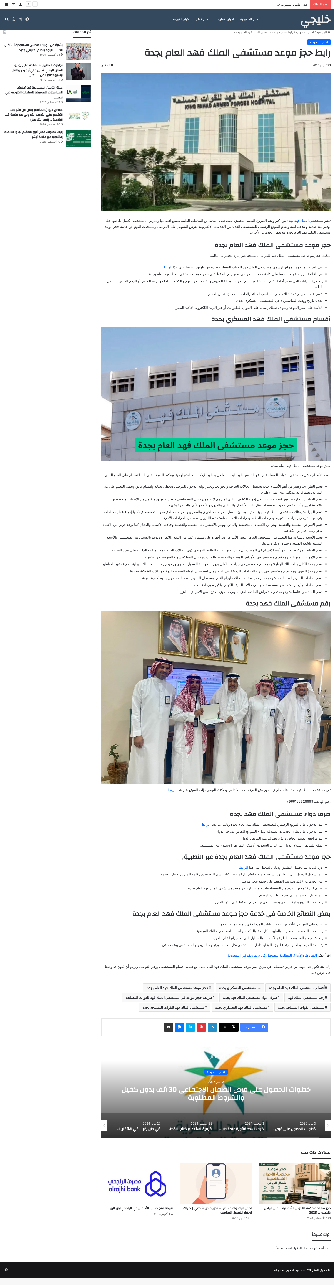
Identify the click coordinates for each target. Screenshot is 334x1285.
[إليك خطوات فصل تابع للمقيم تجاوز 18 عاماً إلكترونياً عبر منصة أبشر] (78, 138)
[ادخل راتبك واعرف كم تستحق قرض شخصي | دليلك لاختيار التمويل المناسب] (216, 1183)
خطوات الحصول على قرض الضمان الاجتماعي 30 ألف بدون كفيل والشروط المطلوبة (216, 1093)
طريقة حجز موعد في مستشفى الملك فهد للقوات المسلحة (168, 997)
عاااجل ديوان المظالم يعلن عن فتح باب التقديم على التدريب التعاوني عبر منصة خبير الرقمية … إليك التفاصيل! (34, 115)
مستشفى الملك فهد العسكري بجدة (241, 1007)
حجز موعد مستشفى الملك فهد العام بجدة (178, 987)
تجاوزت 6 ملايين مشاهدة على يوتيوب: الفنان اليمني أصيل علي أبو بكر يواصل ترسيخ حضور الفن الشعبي (37, 70)
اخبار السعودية (249, 19)
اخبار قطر (202, 19)
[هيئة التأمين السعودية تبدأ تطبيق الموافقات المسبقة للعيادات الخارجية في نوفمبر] (78, 93)
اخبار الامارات (225, 19)
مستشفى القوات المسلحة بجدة (301, 1007)
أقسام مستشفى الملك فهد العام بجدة (297, 987)
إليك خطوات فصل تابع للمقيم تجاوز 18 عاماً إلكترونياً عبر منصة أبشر (33, 134)
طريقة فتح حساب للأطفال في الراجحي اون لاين (141, 1208)
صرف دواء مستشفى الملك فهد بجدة (250, 997)
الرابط (168, 267)
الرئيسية (322, 32)
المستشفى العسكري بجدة (238, 987)
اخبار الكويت (181, 19)
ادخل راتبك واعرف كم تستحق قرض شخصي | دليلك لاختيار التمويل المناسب (217, 1210)
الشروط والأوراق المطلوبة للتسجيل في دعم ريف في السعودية (272, 955)
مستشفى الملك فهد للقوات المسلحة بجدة (173, 1007)
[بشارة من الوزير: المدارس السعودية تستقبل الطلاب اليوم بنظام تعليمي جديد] (78, 51)
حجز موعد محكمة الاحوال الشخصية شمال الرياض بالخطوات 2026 (297, 1210)
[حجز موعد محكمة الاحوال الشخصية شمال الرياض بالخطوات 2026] (295, 1183)
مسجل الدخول (302, 1248)
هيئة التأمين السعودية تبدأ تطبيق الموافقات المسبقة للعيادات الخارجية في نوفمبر (256, 4)
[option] (216, 1092)
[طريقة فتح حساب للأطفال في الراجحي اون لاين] (137, 1183)
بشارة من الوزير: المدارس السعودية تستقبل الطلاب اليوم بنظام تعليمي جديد (33, 47)
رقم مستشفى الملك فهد (306, 997)
